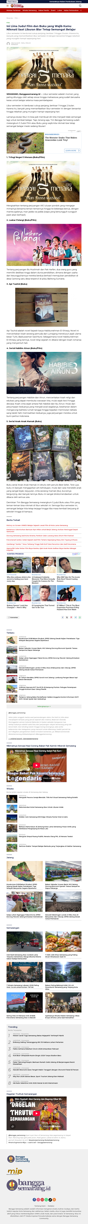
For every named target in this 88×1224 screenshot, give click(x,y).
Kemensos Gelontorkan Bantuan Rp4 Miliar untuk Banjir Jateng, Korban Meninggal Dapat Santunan (42, 530)
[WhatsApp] (46, 1200)
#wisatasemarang (52, 1140)
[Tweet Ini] (67, 617)
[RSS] (54, 1200)
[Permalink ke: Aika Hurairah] (8, 44)
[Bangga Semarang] (17, 6)
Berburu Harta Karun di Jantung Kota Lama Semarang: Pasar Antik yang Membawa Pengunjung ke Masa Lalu (47, 828)
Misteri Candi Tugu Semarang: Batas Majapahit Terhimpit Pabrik (38, 1036)
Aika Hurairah (15, 43)
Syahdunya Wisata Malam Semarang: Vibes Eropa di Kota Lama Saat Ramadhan (62, 1017)
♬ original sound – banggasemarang (23, 739)
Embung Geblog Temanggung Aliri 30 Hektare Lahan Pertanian (38, 1042)
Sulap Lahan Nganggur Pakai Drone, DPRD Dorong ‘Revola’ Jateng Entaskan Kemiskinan (49, 659)
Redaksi (51, 1206)
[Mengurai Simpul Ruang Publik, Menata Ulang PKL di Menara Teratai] (12, 838)
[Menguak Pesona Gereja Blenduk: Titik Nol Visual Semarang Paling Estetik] (12, 799)
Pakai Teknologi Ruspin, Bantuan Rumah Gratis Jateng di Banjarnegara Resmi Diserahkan (44, 1063)
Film (8, 22)
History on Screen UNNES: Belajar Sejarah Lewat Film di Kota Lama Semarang (37, 525)
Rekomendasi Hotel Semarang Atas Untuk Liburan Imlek (41, 807)
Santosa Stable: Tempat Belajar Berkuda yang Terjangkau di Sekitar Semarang (50, 846)
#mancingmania (15, 1142)
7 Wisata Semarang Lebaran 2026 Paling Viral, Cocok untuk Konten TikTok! (23, 986)
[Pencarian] (80, 6)
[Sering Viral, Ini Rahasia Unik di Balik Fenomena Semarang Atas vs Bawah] (25, 1002)
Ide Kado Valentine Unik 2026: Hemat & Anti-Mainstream (35, 1083)
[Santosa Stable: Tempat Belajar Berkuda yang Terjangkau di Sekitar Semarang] (12, 848)
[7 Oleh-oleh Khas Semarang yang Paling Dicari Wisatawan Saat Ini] (63, 941)
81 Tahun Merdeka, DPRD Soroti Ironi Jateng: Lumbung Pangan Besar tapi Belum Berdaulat (48, 678)
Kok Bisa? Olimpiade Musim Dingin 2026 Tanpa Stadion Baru (37, 1056)
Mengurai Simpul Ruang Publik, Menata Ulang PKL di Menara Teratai (46, 836)
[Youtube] (42, 1200)
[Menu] (8, 6)
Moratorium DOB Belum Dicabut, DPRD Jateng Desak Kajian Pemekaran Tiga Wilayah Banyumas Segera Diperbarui (49, 639)
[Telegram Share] (75, 617)
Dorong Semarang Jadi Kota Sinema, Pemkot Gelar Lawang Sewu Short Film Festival (40, 536)
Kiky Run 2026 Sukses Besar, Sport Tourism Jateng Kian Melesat (38, 1076)
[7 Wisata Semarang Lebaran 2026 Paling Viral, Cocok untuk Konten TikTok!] (25, 972)
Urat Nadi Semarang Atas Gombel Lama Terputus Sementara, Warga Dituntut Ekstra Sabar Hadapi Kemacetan (24, 957)
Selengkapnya (43, 706)
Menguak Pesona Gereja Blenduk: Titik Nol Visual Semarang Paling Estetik (48, 797)
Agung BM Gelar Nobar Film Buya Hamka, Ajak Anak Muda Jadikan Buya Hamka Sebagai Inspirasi (41, 549)
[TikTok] (50, 1200)
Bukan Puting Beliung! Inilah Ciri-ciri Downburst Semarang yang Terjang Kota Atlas (61, 987)
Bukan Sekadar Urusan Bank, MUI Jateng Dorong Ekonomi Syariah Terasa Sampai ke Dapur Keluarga (48, 649)
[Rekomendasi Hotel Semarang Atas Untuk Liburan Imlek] (12, 809)
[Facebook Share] (62, 617)
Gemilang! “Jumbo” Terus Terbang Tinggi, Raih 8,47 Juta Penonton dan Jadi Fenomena (41, 544)
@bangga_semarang (16, 713)
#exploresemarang (36, 1140)
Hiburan (28, 43)
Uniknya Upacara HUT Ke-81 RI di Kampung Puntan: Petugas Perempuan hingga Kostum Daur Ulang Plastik (47, 688)
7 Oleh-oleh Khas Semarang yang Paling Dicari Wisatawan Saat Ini (61, 956)
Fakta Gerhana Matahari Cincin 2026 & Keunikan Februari (36, 1049)
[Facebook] (34, 1200)
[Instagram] (38, 1200)
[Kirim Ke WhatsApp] (79, 617)
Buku (23, 43)
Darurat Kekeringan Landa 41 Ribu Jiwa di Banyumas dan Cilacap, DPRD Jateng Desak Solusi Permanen (47, 669)
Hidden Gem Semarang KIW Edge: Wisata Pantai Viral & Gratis (43, 817)
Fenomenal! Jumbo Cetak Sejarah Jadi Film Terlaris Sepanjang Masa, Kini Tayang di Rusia (42, 540)
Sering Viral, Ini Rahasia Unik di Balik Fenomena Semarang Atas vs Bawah (21, 1017)
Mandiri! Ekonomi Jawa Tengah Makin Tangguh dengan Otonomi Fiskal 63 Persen (46, 1070)
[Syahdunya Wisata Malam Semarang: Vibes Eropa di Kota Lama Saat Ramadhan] (63, 1002)
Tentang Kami (40, 1206)
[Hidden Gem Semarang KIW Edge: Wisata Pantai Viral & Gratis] (12, 818)
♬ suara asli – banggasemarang (39, 1142)
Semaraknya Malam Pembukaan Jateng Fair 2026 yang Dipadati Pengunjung (32, 2)
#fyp (24, 1142)
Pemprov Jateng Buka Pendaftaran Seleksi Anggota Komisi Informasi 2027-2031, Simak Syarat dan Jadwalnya (49, 698)
